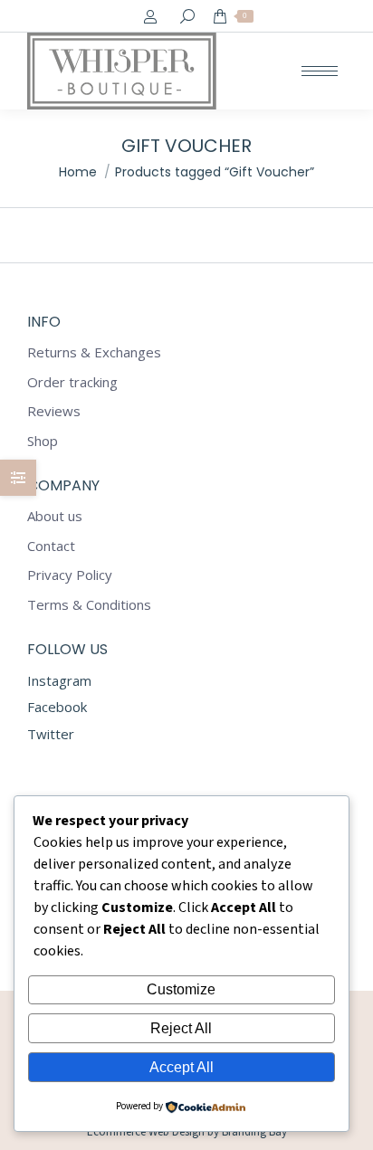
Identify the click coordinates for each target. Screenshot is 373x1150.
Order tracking (72, 382)
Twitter (50, 734)
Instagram (59, 680)
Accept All (181, 1067)
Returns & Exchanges (94, 352)
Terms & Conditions (89, 604)
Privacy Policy (69, 575)
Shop (42, 441)
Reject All (181, 1028)
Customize (181, 989)
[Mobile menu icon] (319, 71)
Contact (51, 546)
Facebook (57, 707)
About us (54, 516)
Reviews (54, 411)
